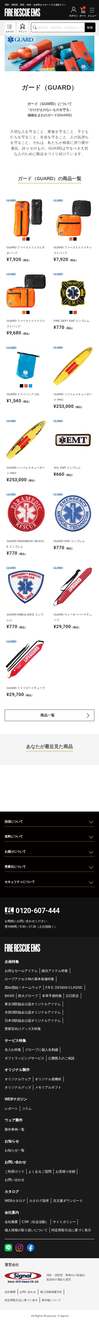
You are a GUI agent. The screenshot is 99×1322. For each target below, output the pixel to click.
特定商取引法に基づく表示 (71, 1230)
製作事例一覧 (14, 1129)
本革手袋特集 (52, 995)
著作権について (51, 1300)
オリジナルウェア (18, 1079)
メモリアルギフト (48, 1087)
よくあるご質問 (39, 1171)
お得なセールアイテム (21, 970)
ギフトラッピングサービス (24, 1058)
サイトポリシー (64, 1222)
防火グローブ (28, 995)
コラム (27, 1108)
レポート (11, 1108)
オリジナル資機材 (48, 1079)
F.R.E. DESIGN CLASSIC (64, 987)
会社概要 (11, 1222)
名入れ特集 (13, 1049)
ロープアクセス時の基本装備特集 (29, 979)
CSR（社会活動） (35, 1222)
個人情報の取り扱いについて (26, 1230)
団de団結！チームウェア (23, 987)
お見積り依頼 (65, 1171)
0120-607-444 (38, 911)
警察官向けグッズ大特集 (23, 1028)
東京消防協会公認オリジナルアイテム (33, 1004)
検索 (90, 27)
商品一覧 (47, 715)
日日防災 (72, 995)
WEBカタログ (15, 1200)
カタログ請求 (39, 1200)
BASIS (9, 995)
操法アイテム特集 (55, 970)
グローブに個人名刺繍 (41, 1049)
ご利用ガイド (14, 1171)
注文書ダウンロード (68, 1200)
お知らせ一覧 (14, 1150)
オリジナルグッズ (18, 1087)
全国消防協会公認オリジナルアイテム (33, 1012)
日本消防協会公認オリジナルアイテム (33, 1020)
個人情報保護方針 (51, 1291)
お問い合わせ (14, 1179)
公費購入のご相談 (61, 1058)
